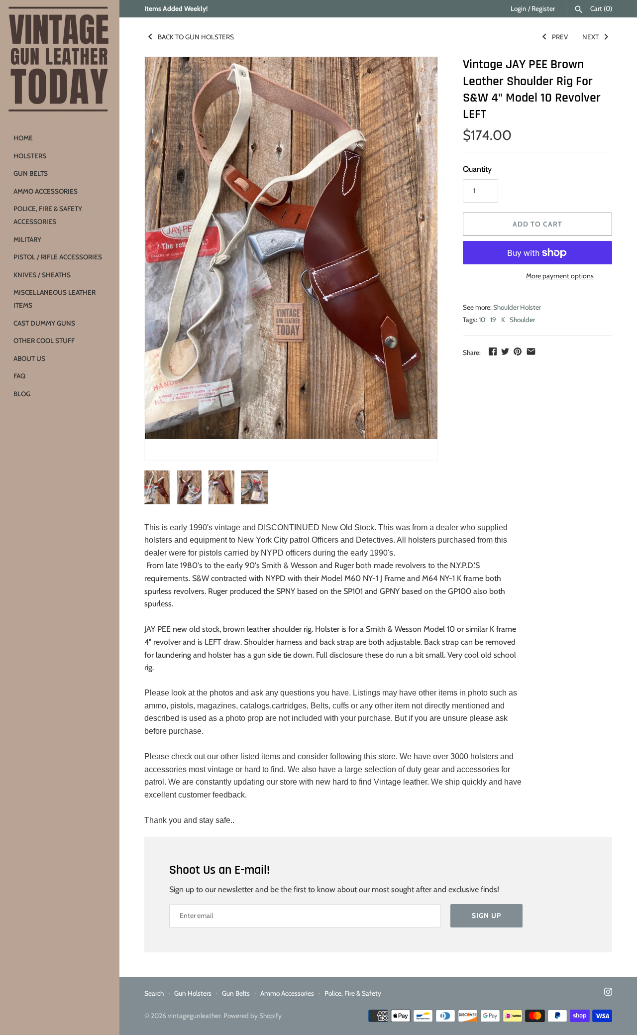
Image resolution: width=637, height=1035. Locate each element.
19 (493, 320)
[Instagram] (608, 993)
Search (154, 993)
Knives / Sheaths (42, 275)
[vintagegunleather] (59, 59)
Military (27, 239)
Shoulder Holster (517, 307)
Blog (21, 394)
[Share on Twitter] (505, 351)
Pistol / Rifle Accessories (57, 257)
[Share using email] (531, 351)
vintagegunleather (194, 1016)
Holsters (29, 156)
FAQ (19, 376)
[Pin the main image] (518, 351)
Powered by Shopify (252, 1016)
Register (543, 8)
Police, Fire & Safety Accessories (47, 215)
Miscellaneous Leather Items (54, 298)
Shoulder (522, 320)
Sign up (486, 915)
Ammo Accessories (45, 191)
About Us (29, 358)
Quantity (477, 169)
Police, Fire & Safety (352, 993)
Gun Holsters (193, 993)
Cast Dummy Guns (44, 323)
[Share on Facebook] (493, 351)
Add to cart (537, 224)
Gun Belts (30, 173)
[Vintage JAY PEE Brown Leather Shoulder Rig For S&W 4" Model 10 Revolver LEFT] (291, 248)
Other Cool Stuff (44, 341)
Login (519, 8)
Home (23, 138)
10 (482, 320)
